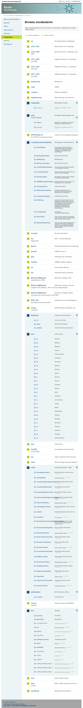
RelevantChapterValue (43, 223)
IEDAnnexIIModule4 (38, 293)
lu (37, 400)
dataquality (35, 103)
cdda (33, 87)
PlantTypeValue (41, 212)
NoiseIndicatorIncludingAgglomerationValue (45, 521)
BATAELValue (41, 159)
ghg (32, 257)
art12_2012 (35, 46)
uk (37, 438)
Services (6, 40)
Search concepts (48, 35)
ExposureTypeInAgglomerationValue (45, 497)
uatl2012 (39, 328)
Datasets (6, 23)
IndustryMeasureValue (43, 506)
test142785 (40, 647)
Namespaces (8, 44)
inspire (33, 308)
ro (37, 423)
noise (33, 467)
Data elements (8, 30)
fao (32, 239)
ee (37, 365)
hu (37, 384)
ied (32, 272)
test (32, 611)
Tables (6, 26)
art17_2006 (35, 59)
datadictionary (36, 97)
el (37, 369)
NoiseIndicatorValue (43, 533)
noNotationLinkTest (43, 639)
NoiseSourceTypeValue (44, 542)
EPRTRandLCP (37, 135)
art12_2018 (35, 52)
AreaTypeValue (41, 477)
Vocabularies (8, 37)
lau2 (32, 444)
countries (39, 597)
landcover (35, 315)
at (37, 339)
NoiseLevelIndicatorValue (44, 537)
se (37, 426)
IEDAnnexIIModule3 (38, 285)
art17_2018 (35, 74)
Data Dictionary (19, 15)
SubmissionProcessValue (45, 580)
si (37, 430)
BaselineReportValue (43, 156)
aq (32, 41)
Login (62, 1)
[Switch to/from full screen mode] (69, 1)
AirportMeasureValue (43, 472)
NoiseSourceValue (42, 547)
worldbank (35, 691)
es (37, 373)
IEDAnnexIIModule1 (38, 278)
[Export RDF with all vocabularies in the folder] (76, 103)
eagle (38, 324)
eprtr (33, 115)
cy (37, 350)
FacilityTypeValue (42, 186)
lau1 (32, 334)
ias (32, 267)
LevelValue (40, 517)
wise (32, 683)
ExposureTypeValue (43, 502)
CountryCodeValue (42, 172)
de (37, 358)
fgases (33, 246)
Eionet (12, 15)
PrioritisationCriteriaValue (45, 551)
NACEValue (40, 200)
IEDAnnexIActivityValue (44, 190)
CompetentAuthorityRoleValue (45, 482)
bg (37, 346)
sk (37, 434)
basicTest (39, 615)
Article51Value (41, 147)
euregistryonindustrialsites (41, 142)
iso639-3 (39, 512)
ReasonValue (41, 216)
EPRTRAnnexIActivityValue (45, 181)
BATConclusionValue (43, 163)
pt (37, 419)
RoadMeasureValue (42, 566)
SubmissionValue (42, 585)
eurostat (34, 233)
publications (35, 592)
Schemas (7, 33)
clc (37, 320)
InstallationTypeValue (43, 196)
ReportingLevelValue (43, 562)
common (34, 92)
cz (37, 354)
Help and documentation (11, 19)
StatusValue (40, 576)
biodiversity (35, 81)
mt (37, 407)
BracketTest (40, 619)
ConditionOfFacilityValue (44, 167)
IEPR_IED (34, 300)
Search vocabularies (33, 35)
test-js (38, 643)
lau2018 (34, 449)
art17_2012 (35, 67)
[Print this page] (66, 1)
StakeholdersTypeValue (44, 571)
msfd (33, 462)
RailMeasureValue (42, 556)
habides (34, 262)
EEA (12, 1)
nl (37, 411)
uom (32, 678)
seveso (34, 603)
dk (37, 362)
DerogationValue (42, 177)
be (37, 343)
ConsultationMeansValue (44, 487)
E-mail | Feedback (9, 702)
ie (37, 388)
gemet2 (34, 251)
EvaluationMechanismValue (45, 492)
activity (39, 122)
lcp (32, 457)
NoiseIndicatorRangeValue (45, 527)
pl (37, 415)
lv (37, 404)
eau (38, 627)
